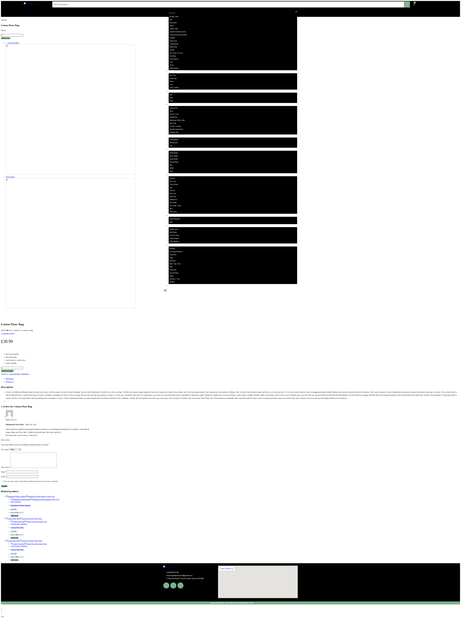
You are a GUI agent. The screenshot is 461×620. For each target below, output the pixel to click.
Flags (171, 258)
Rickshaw (173, 56)
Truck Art (172, 13)
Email (3, 477)
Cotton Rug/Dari (175, 219)
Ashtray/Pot (174, 108)
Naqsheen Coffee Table (177, 120)
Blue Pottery (173, 72)
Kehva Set (173, 193)
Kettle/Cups (173, 47)
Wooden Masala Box (176, 129)
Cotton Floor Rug (17, 527)
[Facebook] (166, 585)
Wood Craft (172, 104)
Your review (6, 467)
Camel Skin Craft (174, 149)
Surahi (172, 168)
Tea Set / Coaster (175, 126)
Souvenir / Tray (175, 279)
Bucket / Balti (174, 16)
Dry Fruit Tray (174, 114)
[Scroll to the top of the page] (1, 606)
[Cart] (414, 4)
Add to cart (5, 38)
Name (3, 472)
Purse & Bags (174, 273)
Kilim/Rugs (172, 215)
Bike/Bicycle (174, 143)
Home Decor (173, 226)
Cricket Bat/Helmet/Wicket (178, 35)
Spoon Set (173, 123)
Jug (171, 146)
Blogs (171, 285)
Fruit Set (172, 190)
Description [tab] (10, 379)
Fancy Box (173, 255)
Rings (171, 276)
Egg (171, 187)
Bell (171, 20)
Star (171, 165)
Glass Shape (174, 156)
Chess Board (174, 184)
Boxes (172, 26)
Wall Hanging (174, 68)
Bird (171, 95)
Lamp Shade (174, 159)
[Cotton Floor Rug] (70, 174)
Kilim (171, 222)
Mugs (171, 101)
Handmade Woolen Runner (20, 505)
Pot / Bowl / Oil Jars (176, 53)
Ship (171, 209)
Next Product (10, 177)
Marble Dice (173, 199)
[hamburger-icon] (296, 11)
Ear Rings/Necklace (176, 251)
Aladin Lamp (174, 229)
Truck (171, 65)
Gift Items (172, 245)
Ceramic (171, 91)
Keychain (173, 261)
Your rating (5, 449)
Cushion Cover (174, 235)
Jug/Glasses (174, 44)
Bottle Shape (174, 153)
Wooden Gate (174, 132)
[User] (434, 4)
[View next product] (16, 177)
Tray (171, 62)
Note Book (173, 270)
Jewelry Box (173, 117)
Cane (171, 111)
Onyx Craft (172, 175)
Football (172, 38)
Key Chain (173, 196)
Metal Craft (172, 136)
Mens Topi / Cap (175, 264)
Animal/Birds (174, 140)
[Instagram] (173, 585)
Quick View (50, 496)
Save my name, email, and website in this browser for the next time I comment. (31, 481)
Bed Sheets (173, 232)
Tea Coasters (174, 59)
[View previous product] (6, 43)
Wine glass (173, 212)
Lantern (172, 50)
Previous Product (13, 43)
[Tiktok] (180, 585)
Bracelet (172, 248)
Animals (172, 178)
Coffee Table (174, 29)
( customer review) (8, 333)
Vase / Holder (174, 87)
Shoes (172, 81)
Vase (171, 171)
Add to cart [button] (14, 516)
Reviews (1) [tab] (10, 382)
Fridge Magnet (174, 238)
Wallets (172, 282)
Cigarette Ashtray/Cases (178, 32)
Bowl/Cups (173, 78)
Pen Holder (173, 202)
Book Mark (173, 23)
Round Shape (174, 162)
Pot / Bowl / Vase (175, 206)
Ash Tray (173, 75)
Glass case (173, 41)
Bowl (171, 98)
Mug (171, 267)
